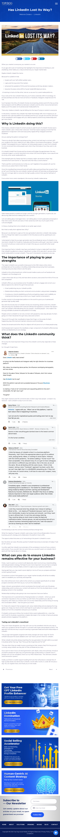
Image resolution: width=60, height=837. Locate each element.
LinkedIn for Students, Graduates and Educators (23, 242)
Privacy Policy (45, 831)
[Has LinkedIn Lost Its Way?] (30, 40)
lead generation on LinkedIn (35, 597)
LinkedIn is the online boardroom (12, 272)
